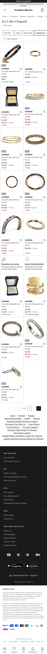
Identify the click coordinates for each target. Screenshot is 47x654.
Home (4, 16)
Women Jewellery (27, 16)
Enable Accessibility (23, 1)
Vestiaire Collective (14, 527)
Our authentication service (15, 476)
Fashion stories (10, 545)
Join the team (9, 541)
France (5, 641)
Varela (27, 418)
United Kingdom (13, 641)
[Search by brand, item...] (4, 10)
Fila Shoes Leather (22, 433)
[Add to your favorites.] (20, 69)
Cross (12, 415)
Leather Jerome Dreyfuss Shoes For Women (23, 438)
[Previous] (17, 408)
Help (6, 511)
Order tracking (10, 473)
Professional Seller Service (15, 503)
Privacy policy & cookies (22, 582)
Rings (40, 16)
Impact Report (10, 538)
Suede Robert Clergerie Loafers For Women (22, 436)
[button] (42, 10)
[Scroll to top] (38, 408)
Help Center (9, 515)
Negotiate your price (10, 264)
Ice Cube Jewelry (30, 427)
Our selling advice (11, 496)
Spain (38, 641)
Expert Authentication (34, 264)
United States (24, 641)
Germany (32, 641)
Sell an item (9, 499)
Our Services (10, 453)
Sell (6, 488)
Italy (43, 641)
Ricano (31, 415)
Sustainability (9, 534)
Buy (5, 469)
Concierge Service (12, 461)
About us (7, 530)
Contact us (8, 518)
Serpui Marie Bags (12, 418)
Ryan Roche (34, 424)
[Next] (29, 408)
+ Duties (34, 77)
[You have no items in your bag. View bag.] (42, 10)
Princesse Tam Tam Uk (15, 424)
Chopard (13, 16)
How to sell (8, 492)
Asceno (36, 418)
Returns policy (10, 480)
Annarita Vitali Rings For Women (22, 430)
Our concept (9, 457)
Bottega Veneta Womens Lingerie (22, 421)
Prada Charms (12, 427)
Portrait (21, 415)
